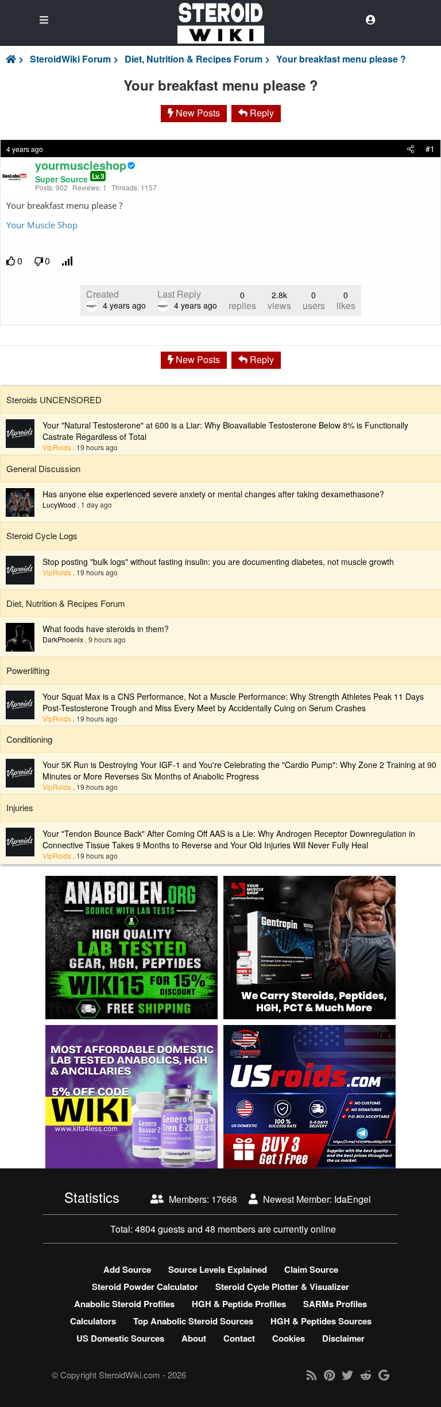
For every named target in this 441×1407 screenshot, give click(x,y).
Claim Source (311, 1269)
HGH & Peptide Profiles (239, 1303)
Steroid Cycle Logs (42, 535)
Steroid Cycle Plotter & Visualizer (282, 1286)
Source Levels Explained (217, 1269)
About (193, 1338)
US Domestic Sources (120, 1338)
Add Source (127, 1269)
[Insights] (68, 261)
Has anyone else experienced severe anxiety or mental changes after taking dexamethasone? (213, 494)
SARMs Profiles (335, 1303)
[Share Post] (410, 148)
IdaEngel (352, 1199)
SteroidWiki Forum (70, 59)
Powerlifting (27, 670)
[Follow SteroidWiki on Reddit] (366, 1374)
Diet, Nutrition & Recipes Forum (193, 59)
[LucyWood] (20, 501)
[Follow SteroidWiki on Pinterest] (329, 1374)
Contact (239, 1338)
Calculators (93, 1321)
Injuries (19, 807)
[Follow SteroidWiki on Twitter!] (347, 1374)
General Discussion (43, 468)
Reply (260, 112)
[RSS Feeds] (312, 1374)
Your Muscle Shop (42, 225)
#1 (430, 148)
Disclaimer (343, 1338)
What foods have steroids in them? (105, 628)
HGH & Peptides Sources (321, 1321)
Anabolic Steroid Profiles (124, 1303)
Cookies (288, 1338)
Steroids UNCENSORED (54, 399)
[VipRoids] (20, 432)
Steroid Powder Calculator (145, 1286)
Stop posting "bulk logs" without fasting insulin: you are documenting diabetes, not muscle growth (218, 561)
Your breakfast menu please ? (341, 59)
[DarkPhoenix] (20, 636)
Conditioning (29, 739)
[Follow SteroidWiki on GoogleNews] (383, 1374)
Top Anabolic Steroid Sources (193, 1321)
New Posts (196, 112)
